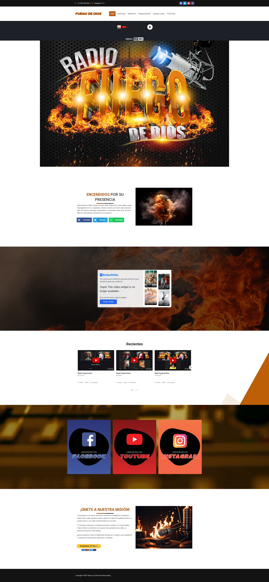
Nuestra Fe (132, 14)
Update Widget (108, 302)
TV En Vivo (171, 14)
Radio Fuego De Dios (85, 373)
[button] (84, 220)
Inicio (112, 14)
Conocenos (121, 14)
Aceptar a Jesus (159, 14)
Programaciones (144, 14)
